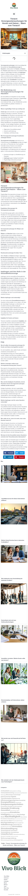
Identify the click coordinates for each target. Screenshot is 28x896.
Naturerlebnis (24, 817)
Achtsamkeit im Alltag (15, 791)
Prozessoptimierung (17, 820)
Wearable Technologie (5, 836)
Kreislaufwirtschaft (5, 812)
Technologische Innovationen (10, 832)
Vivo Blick (6, 876)
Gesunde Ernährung (10, 808)
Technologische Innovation (9, 830)
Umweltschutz (7, 834)
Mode (5, 883)
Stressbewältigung (9, 829)
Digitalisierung (16, 798)
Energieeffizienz (8, 802)
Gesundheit (5, 810)
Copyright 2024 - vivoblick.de (14, 894)
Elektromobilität (20, 800)
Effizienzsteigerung (8, 800)
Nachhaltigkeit (12, 816)
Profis (3, 843)
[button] (14, 14)
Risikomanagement (18, 822)
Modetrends (13, 814)
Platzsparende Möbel (6, 820)
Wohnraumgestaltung (8, 838)
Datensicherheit (5, 796)
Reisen (6, 884)
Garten (5, 879)
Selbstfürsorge (7, 824)
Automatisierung (18, 792)
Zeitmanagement (18, 840)
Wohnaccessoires (14, 836)
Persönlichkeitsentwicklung (20, 818)
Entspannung (18, 802)
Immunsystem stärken (14, 810)
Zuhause (6, 877)
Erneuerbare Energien (7, 806)
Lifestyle (6, 881)
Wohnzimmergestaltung (7, 840)
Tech (5, 886)
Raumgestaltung (7, 822)
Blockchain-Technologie (13, 794)
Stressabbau (17, 826)
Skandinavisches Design (6, 826)
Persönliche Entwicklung (7, 818)
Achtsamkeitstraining (7, 792)
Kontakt (6, 889)
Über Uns (6, 888)
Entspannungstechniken (12, 804)
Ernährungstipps (17, 806)
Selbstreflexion (17, 824)
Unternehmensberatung (18, 834)
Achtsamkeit (5, 791)
